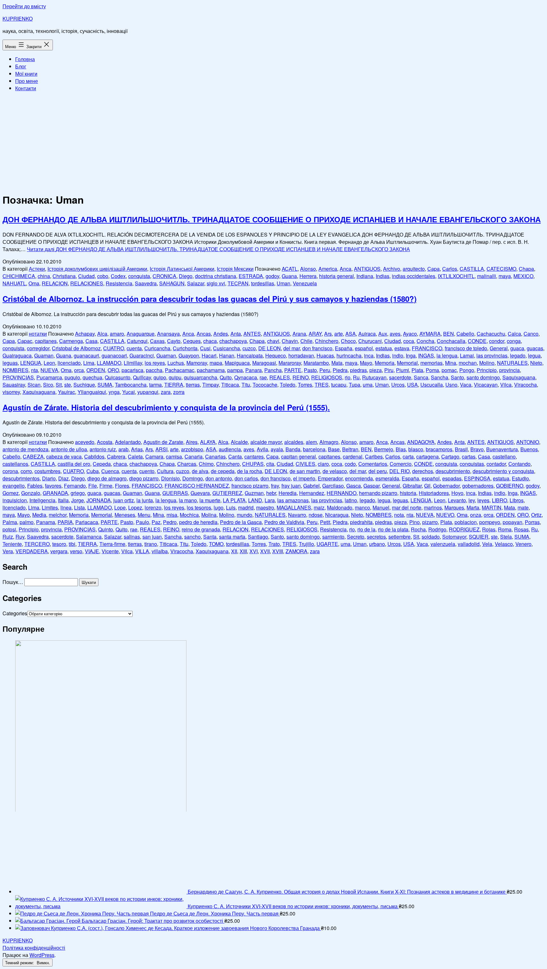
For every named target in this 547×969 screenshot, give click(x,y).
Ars (328, 333)
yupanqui (147, 392)
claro (323, 463)
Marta (473, 507)
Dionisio (170, 478)
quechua (92, 377)
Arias (137, 449)
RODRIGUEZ (464, 529)
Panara (253, 370)
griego (78, 493)
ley (471, 500)
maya (505, 276)
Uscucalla (431, 384)
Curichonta (185, 348)
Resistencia (119, 283)
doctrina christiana (215, 276)
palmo (27, 522)
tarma (155, 384)
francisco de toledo (466, 348)
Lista (79, 507)
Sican (34, 384)
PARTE (292, 370)
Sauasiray (14, 384)
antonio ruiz (103, 449)
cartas (468, 456)
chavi (273, 341)
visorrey (11, 392)
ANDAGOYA (421, 442)
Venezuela (305, 283)
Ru (356, 377)
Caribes (374, 456)
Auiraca (367, 333)
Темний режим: (20, 963)
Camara (154, 456)
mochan (468, 362)
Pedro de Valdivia (284, 522)
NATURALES (512, 362)
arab (123, 449)
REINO (300, 377)
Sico (48, 384)
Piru (388, 370)
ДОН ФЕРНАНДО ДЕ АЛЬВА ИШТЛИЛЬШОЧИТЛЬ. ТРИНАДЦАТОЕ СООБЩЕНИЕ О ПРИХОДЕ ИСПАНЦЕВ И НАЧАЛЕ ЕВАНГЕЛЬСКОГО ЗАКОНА (272, 219)
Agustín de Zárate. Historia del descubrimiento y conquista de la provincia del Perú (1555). (166, 407)
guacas (535, 348)
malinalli (486, 276)
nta (34, 370)
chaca (210, 341)
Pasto (310, 370)
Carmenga (71, 341)
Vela (487, 544)
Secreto (355, 536)
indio (397, 355)
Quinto (105, 529)
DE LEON (269, 348)
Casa (91, 341)
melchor (57, 514)
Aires (192, 442)
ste (67, 384)
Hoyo (457, 493)
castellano (504, 456)
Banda (293, 449)
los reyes (155, 362)
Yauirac (66, 392)
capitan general (298, 456)
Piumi (402, 370)
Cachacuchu (491, 333)
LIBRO (499, 500)
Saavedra (146, 283)
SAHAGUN (172, 283)
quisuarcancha (200, 377)
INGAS (426, 355)
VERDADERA (32, 551)
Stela (506, 536)
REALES (279, 377)
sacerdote (400, 377)
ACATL (290, 268)
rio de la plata (393, 529)
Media (39, 514)
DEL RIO (399, 471)
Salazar (195, 283)
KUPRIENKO (18, 18)
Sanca (421, 377)
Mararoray (290, 362)
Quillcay (142, 377)
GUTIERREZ (227, 493)
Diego (185, 276)
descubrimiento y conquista (503, 471)
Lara (270, 500)
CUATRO (113, 348)
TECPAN (238, 283)
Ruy (20, 536)
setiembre (399, 536)
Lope (120, 507)
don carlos (246, 478)
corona (10, 471)
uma (368, 384)
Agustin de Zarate (163, 442)
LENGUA (30, 362)
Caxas (157, 341)
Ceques (192, 341)
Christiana (64, 276)
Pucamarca (49, 377)
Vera (8, 551)
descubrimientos (21, 478)
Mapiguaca (237, 362)
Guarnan (166, 355)
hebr (271, 493)
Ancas (204, 333)
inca (369, 355)
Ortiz (536, 514)
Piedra (340, 370)
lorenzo (153, 507)
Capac (24, 341)
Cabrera (116, 456)
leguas (10, 362)
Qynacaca (245, 377)
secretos (376, 536)
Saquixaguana (518, 377)
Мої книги (26, 73)
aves (395, 333)
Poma (432, 370)
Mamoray (196, 362)
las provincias (491, 355)
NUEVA (49, 370)
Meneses (125, 514)
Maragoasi (264, 362)
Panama (45, 522)
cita (270, 463)
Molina (209, 514)
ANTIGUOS (367, 268)
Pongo (466, 370)
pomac (449, 370)
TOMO (216, 544)
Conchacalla (451, 341)
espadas (452, 478)
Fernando (75, 485)
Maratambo (316, 362)
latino (351, 500)
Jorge (77, 500)
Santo (457, 377)
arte (338, 333)
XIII (243, 551)
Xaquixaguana (38, 392)
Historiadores (434, 493)
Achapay (85, 333)
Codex (118, 276)
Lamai (467, 355)
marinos (433, 507)
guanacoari (114, 355)
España (343, 348)
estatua (383, 348)
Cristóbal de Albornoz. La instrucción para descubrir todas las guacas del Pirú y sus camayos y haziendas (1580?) (210, 298)
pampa (235, 370)
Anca (345, 268)
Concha (425, 341)
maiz (319, 507)
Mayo (366, 362)
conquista (139, 276)
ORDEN (95, 370)
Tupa (354, 384)
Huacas (325, 355)
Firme (105, 485)
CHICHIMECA (19, 276)
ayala (277, 449)
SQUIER (478, 536)
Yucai (128, 392)
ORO (113, 370)
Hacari (209, 355)
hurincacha (349, 355)
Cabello (465, 333)
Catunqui (137, 341)
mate (523, 507)
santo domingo (483, 377)
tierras (193, 384)
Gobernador (446, 485)
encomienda (359, 478)
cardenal (352, 456)
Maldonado (339, 507)
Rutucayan (374, 377)
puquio (72, 377)
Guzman (254, 493)
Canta (235, 456)
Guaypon (189, 355)
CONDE (477, 341)
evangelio (14, 485)
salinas (132, 536)
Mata (337, 362)
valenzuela (443, 544)
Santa (210, 536)
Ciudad (86, 276)
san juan (152, 536)
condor (496, 341)
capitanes (46, 341)
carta (408, 456)
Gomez (11, 493)
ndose (316, 514)
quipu (175, 377)
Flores (122, 485)
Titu (246, 384)
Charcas (186, 463)
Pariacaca (86, 522)
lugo (218, 507)
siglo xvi (216, 283)
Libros (517, 500)
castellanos (15, 463)
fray (275, 485)
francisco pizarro (249, 485)
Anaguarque (140, 333)
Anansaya (168, 333)
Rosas (521, 529)
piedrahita (361, 522)
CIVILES (305, 463)
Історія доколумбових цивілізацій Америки (97, 268)
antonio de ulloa (69, 449)
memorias (431, 362)
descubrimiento (453, 471)
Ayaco (410, 333)
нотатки (38, 333)
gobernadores (478, 485)
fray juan (291, 485)
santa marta (232, 536)
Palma (10, 522)
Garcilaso (333, 485)
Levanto (457, 500)
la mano (188, 500)
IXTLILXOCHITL (456, 276)
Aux (382, 333)
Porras (532, 522)
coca (408, 341)
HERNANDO (341, 493)
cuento (146, 471)
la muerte (209, 500)
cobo (102, 276)
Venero (523, 544)
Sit (59, 384)
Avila (262, 449)
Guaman (43, 355)
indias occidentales (413, 276)
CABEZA (33, 456)
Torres (305, 384)
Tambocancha (131, 384)
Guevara (200, 493)
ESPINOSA (477, 478)
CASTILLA (472, 268)
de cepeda (223, 471)
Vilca (506, 384)
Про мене (26, 81)
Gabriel (311, 485)
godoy (272, 276)
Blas (401, 449)
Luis (231, 507)
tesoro (59, 544)
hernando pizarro (378, 493)
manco (362, 507)
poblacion (466, 522)
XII (234, 551)
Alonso (308, 268)
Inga (411, 355)
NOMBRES (15, 370)
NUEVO (445, 514)
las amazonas (293, 500)
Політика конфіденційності (34, 947)
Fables (34, 485)
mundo (244, 514)
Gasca (353, 485)
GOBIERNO (509, 485)
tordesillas (262, 283)
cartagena (427, 456)
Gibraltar (412, 485)
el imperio (304, 478)
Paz (156, 522)
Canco (531, 333)
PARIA (65, 522)
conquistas (472, 463)
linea (66, 507)
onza (475, 514)
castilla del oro (74, 463)
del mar (291, 348)
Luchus (175, 362)
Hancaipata (250, 355)
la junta (144, 500)
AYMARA (430, 333)
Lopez (135, 507)
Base (334, 449)
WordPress (41, 955)
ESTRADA (251, 276)
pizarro (430, 522)
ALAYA (208, 442)
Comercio (401, 463)
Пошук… (13, 582)
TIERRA (173, 384)
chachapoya (233, 341)
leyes (483, 500)
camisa (174, 456)
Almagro (328, 442)
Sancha (439, 377)
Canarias (215, 456)
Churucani (370, 341)
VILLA (142, 551)
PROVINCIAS (18, 377)
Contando (519, 463)
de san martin (305, 471)
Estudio (520, 478)
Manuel (381, 507)
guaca (517, 348)
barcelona (314, 449)
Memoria (384, 362)
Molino (486, 362)
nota (399, 514)
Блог (20, 66)
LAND (255, 500)
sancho (192, 536)
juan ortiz (123, 500)
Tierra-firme (112, 544)
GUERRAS (175, 493)
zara (166, 392)
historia (408, 493)
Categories (15, 613)
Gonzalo (30, 493)
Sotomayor (454, 536)
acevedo (84, 442)
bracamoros (439, 449)
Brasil (461, 449)
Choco (348, 341)
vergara (58, 551)
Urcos (398, 384)
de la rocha (249, 471)
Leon (49, 362)
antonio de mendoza (25, 449)
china (44, 276)
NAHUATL (14, 283)
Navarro (297, 514)
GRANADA (55, 493)
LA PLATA (234, 500)
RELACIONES (86, 283)
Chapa (526, 268)
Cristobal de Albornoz (76, 348)
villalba (160, 551)
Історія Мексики (235, 268)
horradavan (301, 355)
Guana (289, 276)
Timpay (210, 384)
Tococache (265, 384)
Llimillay (133, 362)
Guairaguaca (17, 355)
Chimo (206, 463)
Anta (235, 333)
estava (401, 348)
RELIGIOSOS (326, 377)
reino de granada (201, 529)
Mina (450, 362)
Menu (144, 514)
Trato (274, 544)
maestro (265, 507)
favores (53, 485)
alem (311, 442)
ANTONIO (527, 442)
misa (172, 514)
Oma (33, 283)
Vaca (465, 384)
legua (534, 355)
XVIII (277, 551)
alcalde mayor (266, 442)
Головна (25, 59)
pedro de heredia (198, 522)
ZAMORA (296, 551)
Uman (283, 283)
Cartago (450, 456)
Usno (451, 384)
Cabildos (94, 456)
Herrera (308, 276)
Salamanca (89, 536)
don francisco (317, 348)
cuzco (249, 348)
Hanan (226, 355)
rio (347, 377)
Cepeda (102, 463)
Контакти (25, 88)
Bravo (477, 449)
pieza (375, 370)
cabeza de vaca (64, 456)
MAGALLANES (294, 507)
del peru (377, 471)
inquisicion (15, 500)
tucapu (338, 384)
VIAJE (92, 551)
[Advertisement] (273, 141)
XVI (253, 551)
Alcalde (239, 442)
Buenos (529, 449)
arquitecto (414, 268)
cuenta (134, 348)
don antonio (218, 478)
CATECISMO (501, 268)
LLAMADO (109, 362)
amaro (117, 333)
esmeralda (387, 478)
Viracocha (525, 384)
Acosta (104, 442)
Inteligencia (42, 500)
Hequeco (275, 355)
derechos (422, 471)
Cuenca (110, 471)
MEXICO (523, 276)
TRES (322, 384)
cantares (254, 456)
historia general (336, 276)
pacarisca (132, 370)
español (364, 348)
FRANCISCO (427, 348)
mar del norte (406, 507)
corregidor (38, 348)
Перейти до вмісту (24, 6)
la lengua (447, 355)
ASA (350, 333)
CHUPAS (253, 463)
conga (514, 341)
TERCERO (37, 544)
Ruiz (8, 536)
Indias (382, 276)
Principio (487, 370)
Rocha (418, 529)
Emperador (330, 478)
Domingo (192, 478)
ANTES (252, 333)
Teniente (12, 544)
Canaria (194, 456)
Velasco (504, 544)
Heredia (288, 493)
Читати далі (218, 249)
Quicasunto (117, 377)
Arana (299, 333)
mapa (216, 362)
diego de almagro (107, 478)
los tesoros (199, 507)
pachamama (211, 370)
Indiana (364, 276)
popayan (512, 522)
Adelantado (128, 442)
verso (76, 551)
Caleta (135, 456)
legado (517, 355)
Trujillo (306, 544)
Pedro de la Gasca (241, 522)
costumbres (47, 471)
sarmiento (333, 536)
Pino (414, 522)
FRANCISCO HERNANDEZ (197, 485)
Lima (88, 362)
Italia (63, 500)
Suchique (84, 384)
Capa (433, 268)
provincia (509, 370)
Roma (505, 529)
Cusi (205, 348)
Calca (514, 333)
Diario (49, 478)
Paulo (142, 522)
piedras (358, 370)
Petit (325, 522)
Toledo (287, 384)
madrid (246, 507)
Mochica (189, 514)
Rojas (488, 529)
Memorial (407, 362)
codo (350, 463)
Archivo (391, 268)
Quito (226, 377)
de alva (200, 471)
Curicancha (157, 348)
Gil (427, 485)
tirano (150, 544)
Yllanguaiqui (92, 392)
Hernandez (311, 493)
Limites (50, 507)
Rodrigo (437, 529)
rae (263, 377)
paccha (154, 370)
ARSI (161, 449)
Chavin (290, 341)
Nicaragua (337, 514)
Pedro (170, 522)
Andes (220, 333)
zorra (179, 392)
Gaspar (371, 485)
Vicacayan (486, 384)
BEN (448, 333)
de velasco (335, 471)
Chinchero (326, 341)
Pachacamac (179, 370)
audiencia (230, 449)
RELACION (55, 283)
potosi (9, 529)
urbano (377, 544)
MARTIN (491, 507)
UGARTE (327, 544)
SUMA (104, 384)
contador (496, 463)
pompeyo (489, 522)
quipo (160, 377)
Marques (454, 507)
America (327, 268)
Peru (324, 370)
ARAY (315, 333)
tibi (72, 544)
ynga (114, 392)
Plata (417, 370)
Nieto (536, 362)
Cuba (92, 471)
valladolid (469, 544)
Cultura (165, 471)
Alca (102, 333)
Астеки (37, 268)
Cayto (173, 341)
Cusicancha (226, 348)
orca (79, 370)
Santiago (258, 536)
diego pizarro (144, 478)
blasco (415, 449)
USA (412, 384)
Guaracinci (141, 355)
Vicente (110, 551)
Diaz (63, 478)
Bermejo (383, 449)
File (92, 485)
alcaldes (293, 442)
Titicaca (230, 384)
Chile (306, 341)
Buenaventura (502, 449)
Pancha (273, 370)
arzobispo (192, 449)
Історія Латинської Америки (182, 268)
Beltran (350, 449)
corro (26, 471)
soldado (431, 536)
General (499, 348)
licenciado (69, 362)
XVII (265, 551)
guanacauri (86, 355)
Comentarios (372, 463)
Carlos (449, 268)
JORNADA (98, 500)
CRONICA (164, 276)
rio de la (366, 529)
